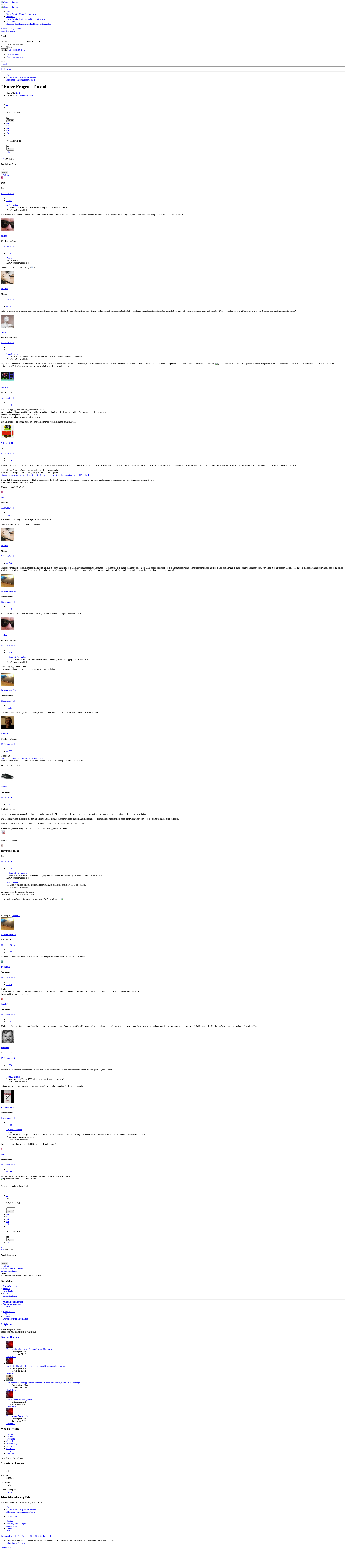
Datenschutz (11, 1526)
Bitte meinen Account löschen (19, 1416)
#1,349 (9, 609)
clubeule (10, 1441)
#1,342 (9, 253)
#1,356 (9, 984)
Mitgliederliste (9, 1311)
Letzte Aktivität (41, 19)
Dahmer (5, 1047)
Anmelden (5, 64)
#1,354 (9, 868)
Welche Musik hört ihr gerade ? (19, 1399)
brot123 (4, 1004)
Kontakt (9, 1521)
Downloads (8, 1291)
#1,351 (9, 708)
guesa (3, 332)
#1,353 (9, 804)
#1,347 (9, 515)
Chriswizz (10, 1448)
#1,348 (9, 563)
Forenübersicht (10, 1286)
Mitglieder (10, 21)
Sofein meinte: (12, 882)
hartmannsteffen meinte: (16, 657)
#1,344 (9, 349)
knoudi (4, 288)
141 (8, 152)
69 (7, 131)
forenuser (10, 1453)
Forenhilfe (7, 1316)
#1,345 (9, 405)
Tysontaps (10, 1439)
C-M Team (7, 1314)
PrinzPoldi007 (7, 1107)
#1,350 (9, 652)
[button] (3, 5)
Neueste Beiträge (10, 1336)
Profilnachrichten (26, 19)
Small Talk (11, 1356)
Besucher (10, 24)
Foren (8, 12)
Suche (5, 1293)
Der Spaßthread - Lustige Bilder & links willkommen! (29, 1349)
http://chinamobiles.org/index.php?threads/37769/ (22, 758)
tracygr (9, 1492)
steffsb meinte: (12, 205)
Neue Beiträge (12, 14)
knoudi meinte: (12, 354)
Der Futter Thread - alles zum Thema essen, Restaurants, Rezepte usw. (36, 1366)
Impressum (7, 1307)
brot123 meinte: (13, 1077)
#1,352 (9, 751)
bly (2, 497)
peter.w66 (10, 1446)
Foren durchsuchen (27, 14)
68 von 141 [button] (9, 159)
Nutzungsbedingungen (13, 1302)
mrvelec (9, 1434)
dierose (4, 387)
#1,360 (9, 1172)
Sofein (4, 787)
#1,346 (9, 461)
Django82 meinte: (14, 1129)
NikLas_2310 (7, 443)
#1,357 (9, 1022)
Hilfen (9, 1528)
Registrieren (6, 69)
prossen (4, 1154)
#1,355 (9, 952)
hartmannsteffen (8, 591)
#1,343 (9, 306)
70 (7, 133)
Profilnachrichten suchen (40, 24)
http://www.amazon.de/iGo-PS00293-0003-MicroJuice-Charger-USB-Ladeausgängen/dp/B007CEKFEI (45, 475)
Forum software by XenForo (26, 1536)
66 (7, 123)
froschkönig (11, 1443)
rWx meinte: (11, 258)
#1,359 (9, 1125)
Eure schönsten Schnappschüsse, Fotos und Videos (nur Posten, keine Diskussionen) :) (43, 1383)
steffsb (4, 236)
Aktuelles (10, 16)
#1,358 (9, 1065)
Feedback (10, 1423)
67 (7, 126)
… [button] (7, 107)
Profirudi (10, 1436)
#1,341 (9, 200)
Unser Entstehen (10, 1296)
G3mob (4, 734)
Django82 (5, 967)
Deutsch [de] (11, 1516)
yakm (8, 1451)
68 (7, 128)
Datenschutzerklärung (12, 1304)
